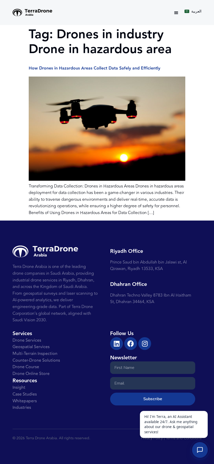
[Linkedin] (116, 343)
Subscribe (152, 399)
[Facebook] (130, 343)
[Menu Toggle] (176, 12)
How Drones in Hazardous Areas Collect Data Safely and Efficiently (94, 68)
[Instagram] (144, 343)
